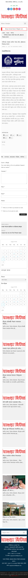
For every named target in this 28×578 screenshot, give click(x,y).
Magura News (17, 46)
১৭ (3, 256)
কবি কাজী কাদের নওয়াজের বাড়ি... (12, 402)
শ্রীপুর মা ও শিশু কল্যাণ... (10, 517)
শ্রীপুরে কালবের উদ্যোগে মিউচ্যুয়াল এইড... (12, 376)
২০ (14, 256)
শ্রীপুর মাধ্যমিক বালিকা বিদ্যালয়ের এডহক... (12, 457)
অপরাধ (7, 157)
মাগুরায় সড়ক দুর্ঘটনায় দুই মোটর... (12, 348)
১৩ (14, 253)
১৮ (6, 256)
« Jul (3, 264)
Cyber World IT (14, 575)
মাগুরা (7, 33)
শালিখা (12, 33)
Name (3, 187)
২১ (17, 256)
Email (3, 194)
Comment (3, 171)
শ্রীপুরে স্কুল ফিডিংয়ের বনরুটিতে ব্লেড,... (14, 429)
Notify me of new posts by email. (10, 211)
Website (3, 201)
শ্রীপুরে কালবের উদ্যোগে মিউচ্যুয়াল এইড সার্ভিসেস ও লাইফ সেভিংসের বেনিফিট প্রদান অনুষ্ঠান (14, 29)
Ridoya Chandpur (5, 23)
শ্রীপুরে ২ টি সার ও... (9, 490)
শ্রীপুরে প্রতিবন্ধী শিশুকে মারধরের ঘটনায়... (12, 323)
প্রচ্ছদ (3, 33)
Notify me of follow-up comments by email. (13, 208)
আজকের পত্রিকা (14, 157)
